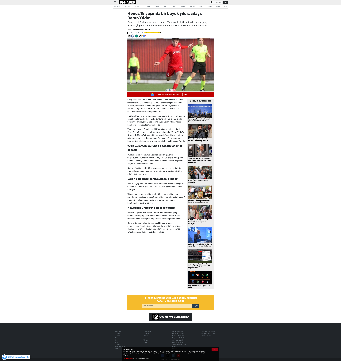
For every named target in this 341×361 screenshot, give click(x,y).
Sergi (145, 342)
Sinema (146, 338)
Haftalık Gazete (206, 336)
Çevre (210, 6)
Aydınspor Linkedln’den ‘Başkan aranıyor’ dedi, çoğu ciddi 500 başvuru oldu (199, 266)
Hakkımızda (176, 346)
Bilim (218, 6)
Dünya (157, 6)
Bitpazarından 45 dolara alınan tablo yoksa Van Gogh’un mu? (199, 201)
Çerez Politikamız (178, 336)
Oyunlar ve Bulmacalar (174, 317)
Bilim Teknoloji (120, 346)
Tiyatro (146, 340)
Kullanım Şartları (178, 334)
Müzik (146, 336)
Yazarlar (127, 6)
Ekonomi (147, 6)
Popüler (192, 6)
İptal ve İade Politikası (179, 338)
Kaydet (195, 306)
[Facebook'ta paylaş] (132, 36)
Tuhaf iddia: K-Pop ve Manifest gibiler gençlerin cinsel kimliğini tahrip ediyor (200, 160)
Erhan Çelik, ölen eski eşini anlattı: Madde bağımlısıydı (198, 140)
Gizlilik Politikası (177, 342)
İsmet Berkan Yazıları (208, 331)
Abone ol (218, 2)
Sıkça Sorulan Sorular (179, 344)
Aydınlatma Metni (178, 331)
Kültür (166, 6)
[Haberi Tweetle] (129, 36)
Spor (174, 6)
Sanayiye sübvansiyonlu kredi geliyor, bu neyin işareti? (199, 120)
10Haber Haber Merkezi (141, 29)
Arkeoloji (147, 334)
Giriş (225, 2)
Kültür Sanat (148, 331)
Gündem (117, 6)
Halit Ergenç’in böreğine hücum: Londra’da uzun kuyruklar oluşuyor (199, 222)
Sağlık (183, 6)
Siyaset (136, 6)
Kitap (201, 6)
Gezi (225, 6)
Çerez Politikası (128, 358)
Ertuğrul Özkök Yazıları (208, 334)
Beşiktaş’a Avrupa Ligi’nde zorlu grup (199, 286)
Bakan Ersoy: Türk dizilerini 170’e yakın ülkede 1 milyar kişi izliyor (200, 245)
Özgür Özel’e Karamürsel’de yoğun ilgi (198, 181)
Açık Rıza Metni (177, 340)
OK (215, 349)
